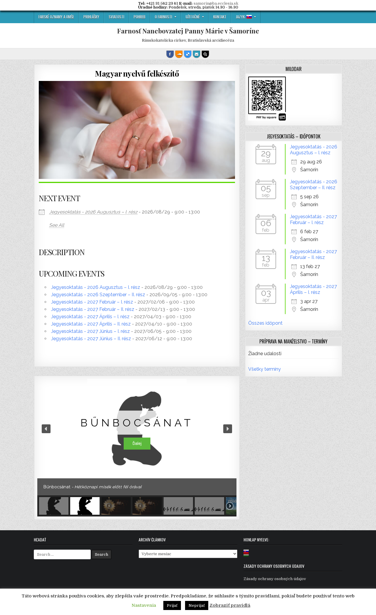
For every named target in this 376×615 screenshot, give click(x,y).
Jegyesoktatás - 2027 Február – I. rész (92, 302)
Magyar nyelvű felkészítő (137, 73)
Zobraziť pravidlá (229, 605)
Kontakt (219, 17)
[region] (136, 447)
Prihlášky (91, 17)
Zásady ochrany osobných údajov (275, 579)
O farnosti (163, 17)
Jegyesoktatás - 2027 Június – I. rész (90, 331)
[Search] (205, 54)
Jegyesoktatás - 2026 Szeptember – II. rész (98, 294)
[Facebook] (170, 54)
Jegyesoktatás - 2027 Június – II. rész (91, 338)
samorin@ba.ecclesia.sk (216, 3)
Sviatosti (116, 17)
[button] (46, 428)
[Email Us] (196, 54)
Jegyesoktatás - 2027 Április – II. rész (91, 324)
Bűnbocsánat (137, 422)
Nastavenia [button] (144, 605)
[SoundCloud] (178, 54)
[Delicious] (187, 54)
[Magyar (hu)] (246, 555)
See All (56, 225)
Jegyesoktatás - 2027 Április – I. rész (90, 316)
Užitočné (193, 17)
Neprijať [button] (197, 605)
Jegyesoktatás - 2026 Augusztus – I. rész (93, 212)
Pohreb (139, 17)
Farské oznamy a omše (56, 17)
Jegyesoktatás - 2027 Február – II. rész (92, 309)
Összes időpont (265, 323)
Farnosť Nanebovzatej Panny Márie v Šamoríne (188, 30)
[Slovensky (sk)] (246, 551)
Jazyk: (241, 17)
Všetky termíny (264, 369)
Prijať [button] (172, 605)
